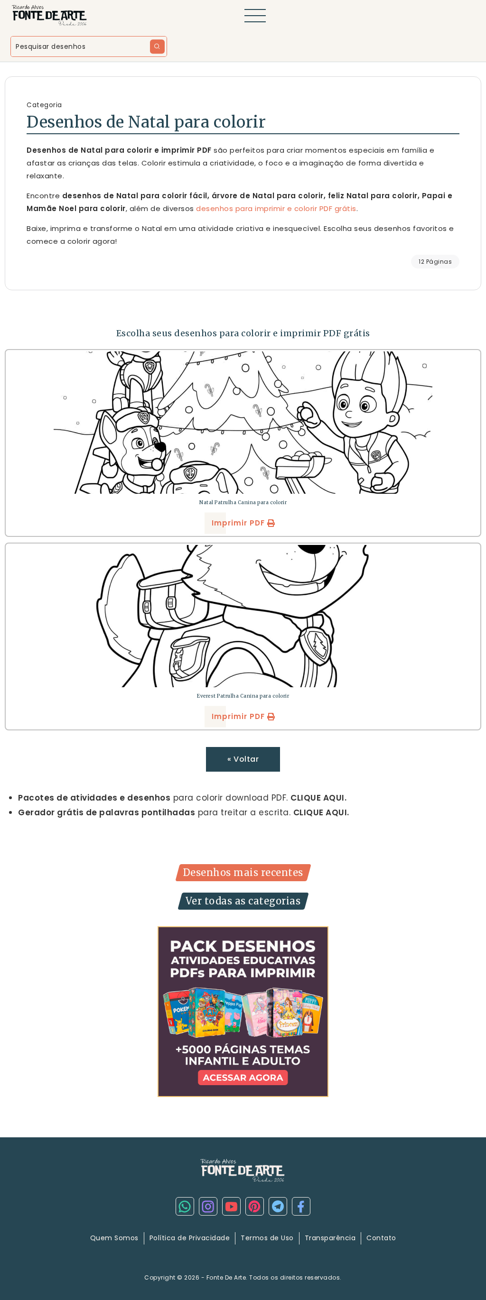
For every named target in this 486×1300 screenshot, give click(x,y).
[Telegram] (278, 1206)
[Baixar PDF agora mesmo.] (243, 1011)
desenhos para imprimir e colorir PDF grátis (276, 208)
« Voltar (243, 759)
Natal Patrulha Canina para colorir (243, 502)
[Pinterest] (254, 1206)
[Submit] (157, 46)
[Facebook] (301, 1206)
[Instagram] (208, 1206)
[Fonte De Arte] (50, 15)
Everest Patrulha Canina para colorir (243, 696)
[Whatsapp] (185, 1206)
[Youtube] (231, 1206)
